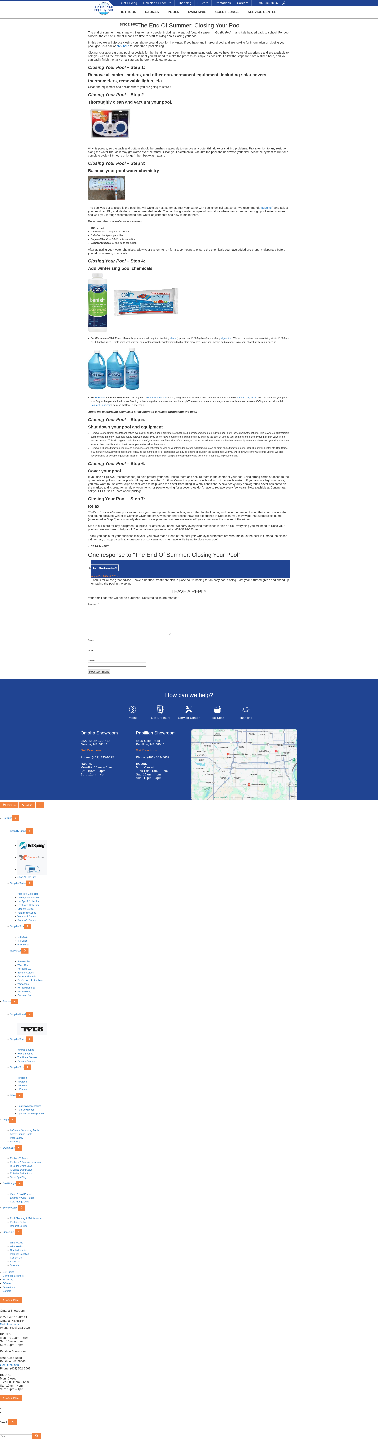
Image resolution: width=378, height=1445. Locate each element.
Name (91, 640)
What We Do (16, 1246)
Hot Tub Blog (24, 991)
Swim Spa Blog (18, 1177)
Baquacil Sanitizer (100, 405)
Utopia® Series (25, 909)
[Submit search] (36, 1436)
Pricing (133, 717)
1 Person (22, 1089)
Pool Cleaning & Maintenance (25, 1218)
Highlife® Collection (28, 893)
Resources (15, 950)
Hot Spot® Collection (28, 901)
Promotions (223, 3)
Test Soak (217, 717)
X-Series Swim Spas (21, 1170)
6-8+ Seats (23, 944)
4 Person (22, 1078)
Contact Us (16, 1257)
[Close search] (12, 1422)
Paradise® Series (26, 912)
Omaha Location (18, 1250)
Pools (173, 12)
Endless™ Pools (19, 1158)
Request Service (18, 1226)
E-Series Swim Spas (21, 1173)
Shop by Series (18, 883)
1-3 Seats (22, 937)
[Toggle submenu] (15, 818)
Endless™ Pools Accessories (25, 1162)
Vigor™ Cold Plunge (21, 1194)
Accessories (23, 961)
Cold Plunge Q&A (19, 1201)
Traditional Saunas (27, 1057)
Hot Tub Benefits (26, 987)
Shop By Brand (18, 831)
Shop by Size (17, 926)
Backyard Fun (24, 995)
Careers (243, 3)
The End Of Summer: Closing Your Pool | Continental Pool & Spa (96, 8)
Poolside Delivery (19, 1222)
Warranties (23, 984)
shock (173, 338)
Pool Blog (15, 1141)
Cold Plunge (227, 12)
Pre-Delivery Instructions (30, 980)
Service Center (262, 12)
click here (123, 46)
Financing (184, 3)
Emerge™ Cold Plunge (22, 1198)
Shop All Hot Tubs (26, 877)
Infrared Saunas (25, 1050)
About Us (15, 1261)
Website (92, 661)
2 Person (22, 1085)
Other (13, 1095)
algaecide (226, 338)
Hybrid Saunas (25, 1053)
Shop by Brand (18, 1014)
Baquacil (100, 397)
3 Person (22, 1081)
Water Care (23, 965)
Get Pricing (129, 3)
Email (90, 650)
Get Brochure (161, 717)
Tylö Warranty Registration (31, 1113)
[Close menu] (40, 805)
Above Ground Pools (21, 1134)
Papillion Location (19, 1254)
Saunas (152, 12)
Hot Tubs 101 (24, 969)
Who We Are (16, 1242)
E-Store (202, 3)
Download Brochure (157, 3)
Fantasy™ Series (26, 920)
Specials (14, 1265)
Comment (93, 604)
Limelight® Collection (28, 897)
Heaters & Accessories (29, 1106)
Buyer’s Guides (25, 972)
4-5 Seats (22, 941)
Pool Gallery (16, 1138)
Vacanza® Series (26, 916)
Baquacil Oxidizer (156, 397)
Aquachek (265, 207)
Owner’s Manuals (26, 976)
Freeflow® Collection (28, 905)
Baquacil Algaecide (247, 397)
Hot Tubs (128, 12)
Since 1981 (129, 24)
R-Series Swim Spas (21, 1166)
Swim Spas (197, 12)
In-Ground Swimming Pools (24, 1130)
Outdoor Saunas (26, 1061)
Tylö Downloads (25, 1109)
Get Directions (91, 750)
